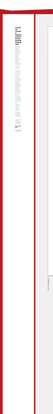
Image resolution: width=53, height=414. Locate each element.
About (35, 1)
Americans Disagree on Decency (48, 373)
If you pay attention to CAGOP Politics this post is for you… (48, 314)
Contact (44, 1)
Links (39, 1)
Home (31, 1)
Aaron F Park (18, 46)
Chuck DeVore (17, 51)
